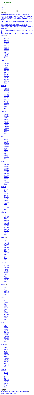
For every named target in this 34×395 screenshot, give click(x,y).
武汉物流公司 (14, 391)
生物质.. (6, 313)
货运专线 (6, 43)
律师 (5, 106)
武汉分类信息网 (5, 391)
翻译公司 (6, 97)
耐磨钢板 (6, 292)
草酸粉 (6, 349)
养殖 (5, 304)
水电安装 (6, 67)
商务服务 (3, 86)
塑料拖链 (6, 126)
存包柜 (6, 385)
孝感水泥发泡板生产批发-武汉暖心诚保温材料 (14, 25)
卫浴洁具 (6, 249)
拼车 (5, 205)
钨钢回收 (6, 148)
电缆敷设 (6, 338)
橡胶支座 (6, 244)
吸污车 (6, 195)
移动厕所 (6, 269)
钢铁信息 (3, 284)
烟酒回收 (6, 155)
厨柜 (5, 254)
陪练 (5, 215)
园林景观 (6, 173)
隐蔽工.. (6, 180)
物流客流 (3, 35)
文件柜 (6, 378)
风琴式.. (6, 131)
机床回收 (6, 144)
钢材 (5, 287)
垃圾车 (6, 191)
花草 (5, 318)
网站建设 (6, 90)
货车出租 (6, 47)
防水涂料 (6, 252)
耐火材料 (6, 361)
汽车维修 (6, 207)
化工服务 (3, 344)
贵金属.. (6, 141)
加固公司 (6, 178)
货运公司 (6, 45)
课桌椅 (6, 373)
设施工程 (3, 262)
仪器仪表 (6, 340)
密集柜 (6, 381)
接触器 (6, 327)
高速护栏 (6, 265)
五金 (5, 258)
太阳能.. (6, 81)
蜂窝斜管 (6, 365)
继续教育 (6, 224)
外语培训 (6, 220)
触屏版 (3, 393)
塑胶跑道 (6, 267)
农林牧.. (3, 297)
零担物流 (6, 42)
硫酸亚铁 (6, 354)
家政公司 (6, 74)
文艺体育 (6, 225)
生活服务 (3, 60)
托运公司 (6, 50)
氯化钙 (6, 351)
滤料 (5, 356)
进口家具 (6, 380)
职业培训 (6, 222)
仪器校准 (6, 336)
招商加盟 (6, 89)
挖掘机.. (6, 200)
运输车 (6, 56)
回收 (2, 136)
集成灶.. (6, 77)
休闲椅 (6, 272)
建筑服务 (3, 161)
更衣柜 (6, 383)
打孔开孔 (6, 65)
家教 (5, 218)
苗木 (5, 300)
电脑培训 (6, 229)
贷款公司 (6, 99)
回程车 (6, 52)
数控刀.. (6, 153)
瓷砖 (5, 251)
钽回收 (6, 150)
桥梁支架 (6, 247)
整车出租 (6, 49)
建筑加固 (6, 175)
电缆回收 (6, 143)
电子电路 (3, 323)
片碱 (5, 347)
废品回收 (6, 146)
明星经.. (6, 94)
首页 (2, 9)
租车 (5, 204)
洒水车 (6, 190)
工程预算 (6, 168)
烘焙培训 (6, 217)
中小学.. (6, 231)
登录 (2, 7)
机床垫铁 (6, 291)
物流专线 (6, 40)
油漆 (5, 363)
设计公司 (6, 104)
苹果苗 (6, 302)
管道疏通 (6, 70)
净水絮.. (6, 358)
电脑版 (7, 393)
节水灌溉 (6, 314)
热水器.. (6, 76)
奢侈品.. (6, 139)
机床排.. (6, 124)
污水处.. (6, 116)
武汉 (5, 4)
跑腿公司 (6, 72)
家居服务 (3, 370)
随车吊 (6, 198)
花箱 (5, 274)
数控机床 (6, 121)
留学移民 (6, 227)
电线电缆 (6, 333)
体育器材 (6, 278)
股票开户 (6, 101)
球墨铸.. (6, 271)
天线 (5, 326)
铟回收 (6, 151)
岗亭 (5, 276)
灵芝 (5, 311)
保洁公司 (6, 69)
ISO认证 (6, 92)
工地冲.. (6, 114)
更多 (5, 57)
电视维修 (6, 79)
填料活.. (6, 360)
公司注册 (6, 96)
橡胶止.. (6, 245)
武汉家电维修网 (23, 391)
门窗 (5, 240)
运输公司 (6, 54)
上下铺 (6, 374)
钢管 (5, 289)
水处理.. (6, 103)
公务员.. (6, 232)
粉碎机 (6, 119)
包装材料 (6, 242)
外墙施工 (6, 164)
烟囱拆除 (6, 166)
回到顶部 (13, 393)
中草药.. (6, 307)
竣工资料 (6, 171)
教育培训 (3, 212)
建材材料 (3, 237)
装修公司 (6, 63)
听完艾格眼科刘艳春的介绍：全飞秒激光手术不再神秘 (16, 33)
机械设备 (3, 111)
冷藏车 (6, 193)
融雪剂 (6, 353)
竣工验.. (6, 182)
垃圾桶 (6, 279)
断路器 (6, 329)
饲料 (5, 309)
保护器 (6, 331)
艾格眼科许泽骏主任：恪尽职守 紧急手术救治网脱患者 (17, 16)
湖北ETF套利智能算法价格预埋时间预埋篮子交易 (15, 14)
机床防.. (6, 123)
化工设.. (6, 157)
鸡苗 (5, 306)
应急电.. (6, 197)
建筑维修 (6, 177)
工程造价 (6, 170)
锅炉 (5, 117)
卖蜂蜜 (6, 316)
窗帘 (5, 256)
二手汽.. (6, 202)
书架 (5, 376)
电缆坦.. (6, 130)
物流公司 (6, 38)
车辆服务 (3, 187)
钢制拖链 (6, 128)
